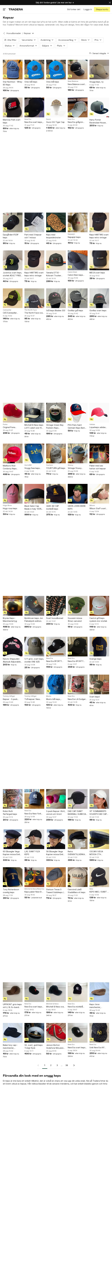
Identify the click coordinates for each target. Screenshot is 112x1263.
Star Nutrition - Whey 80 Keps (12, 83)
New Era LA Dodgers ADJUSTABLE (77, 699)
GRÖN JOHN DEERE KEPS (77, 507)
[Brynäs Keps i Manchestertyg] (13, 606)
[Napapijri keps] (77, 222)
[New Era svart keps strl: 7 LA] (77, 1033)
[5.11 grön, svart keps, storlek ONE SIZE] (34, 646)
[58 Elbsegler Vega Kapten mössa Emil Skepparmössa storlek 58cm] (56, 839)
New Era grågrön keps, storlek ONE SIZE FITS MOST (76, 122)
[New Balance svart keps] (77, 69)
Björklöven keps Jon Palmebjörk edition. (33, 619)
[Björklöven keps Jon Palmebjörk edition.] (34, 606)
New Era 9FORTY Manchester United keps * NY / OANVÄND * (76, 661)
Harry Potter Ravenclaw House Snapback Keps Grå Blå (98, 121)
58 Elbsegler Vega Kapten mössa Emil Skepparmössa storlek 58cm (54, 853)
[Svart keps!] (99, 684)
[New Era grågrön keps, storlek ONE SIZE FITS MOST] (77, 107)
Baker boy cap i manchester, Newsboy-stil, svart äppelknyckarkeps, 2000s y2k (12, 1046)
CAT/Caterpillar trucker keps (10, 313)
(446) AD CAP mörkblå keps (52, 507)
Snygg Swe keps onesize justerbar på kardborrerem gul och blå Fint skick (34, 468)
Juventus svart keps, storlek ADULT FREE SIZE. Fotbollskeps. (12, 274)
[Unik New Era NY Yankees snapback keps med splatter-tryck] (99, 1033)
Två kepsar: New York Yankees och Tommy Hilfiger (32, 699)
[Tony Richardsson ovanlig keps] (13, 877)
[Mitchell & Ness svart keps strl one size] (56, 992)
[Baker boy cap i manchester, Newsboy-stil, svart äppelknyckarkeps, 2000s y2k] (13, 1033)
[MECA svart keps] (99, 260)
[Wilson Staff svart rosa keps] (99, 494)
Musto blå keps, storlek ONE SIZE (53, 699)
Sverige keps (95, 659)
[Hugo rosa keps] (13, 494)
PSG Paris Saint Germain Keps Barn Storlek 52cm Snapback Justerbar (77, 426)
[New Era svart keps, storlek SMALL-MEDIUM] (34, 107)
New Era (27, 119)
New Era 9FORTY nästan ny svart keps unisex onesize (55, 661)
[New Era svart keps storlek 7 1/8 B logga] (34, 992)
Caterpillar (7, 310)
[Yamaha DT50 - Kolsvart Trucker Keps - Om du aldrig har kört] (56, 260)
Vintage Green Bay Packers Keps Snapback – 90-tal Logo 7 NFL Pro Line (55, 426)
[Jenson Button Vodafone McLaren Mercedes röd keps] (56, 1033)
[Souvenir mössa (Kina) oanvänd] (77, 606)
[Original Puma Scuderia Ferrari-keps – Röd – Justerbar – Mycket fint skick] (13, 412)
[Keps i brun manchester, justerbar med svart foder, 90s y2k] (99, 992)
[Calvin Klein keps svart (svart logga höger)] (77, 260)
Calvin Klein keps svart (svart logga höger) (76, 275)
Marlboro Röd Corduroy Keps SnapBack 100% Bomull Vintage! (10, 467)
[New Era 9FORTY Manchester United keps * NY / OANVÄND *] (77, 646)
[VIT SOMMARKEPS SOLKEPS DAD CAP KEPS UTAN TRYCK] (99, 799)
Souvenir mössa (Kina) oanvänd (75, 619)
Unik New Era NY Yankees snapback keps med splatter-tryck (98, 1047)
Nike (91, 889)
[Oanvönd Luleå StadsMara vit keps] (77, 877)
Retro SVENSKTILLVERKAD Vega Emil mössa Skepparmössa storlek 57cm (77, 853)
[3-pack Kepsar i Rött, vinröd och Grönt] (56, 799)
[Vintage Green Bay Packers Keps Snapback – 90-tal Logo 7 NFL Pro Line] (56, 412)
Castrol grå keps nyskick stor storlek (98, 619)
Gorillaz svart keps (97, 310)
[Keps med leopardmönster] (56, 222)
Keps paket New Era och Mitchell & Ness (33, 892)
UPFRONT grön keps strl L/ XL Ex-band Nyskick (12, 1006)
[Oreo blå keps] (34, 69)
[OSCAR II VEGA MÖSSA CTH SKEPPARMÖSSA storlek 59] (99, 839)
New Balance (73, 81)
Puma (5, 424)
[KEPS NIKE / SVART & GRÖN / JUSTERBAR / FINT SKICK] (99, 877)
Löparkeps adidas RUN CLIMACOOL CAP (97, 427)
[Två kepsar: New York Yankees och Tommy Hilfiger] (34, 684)
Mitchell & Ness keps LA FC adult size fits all (33, 426)
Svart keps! (94, 697)
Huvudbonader (13, 33)
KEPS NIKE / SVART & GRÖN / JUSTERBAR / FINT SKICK (99, 892)
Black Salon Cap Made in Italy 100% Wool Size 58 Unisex (33, 507)
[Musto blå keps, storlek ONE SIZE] (56, 684)
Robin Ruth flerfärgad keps (10, 812)
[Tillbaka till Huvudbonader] (4, 33)
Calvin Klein (72, 272)
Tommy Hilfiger (9, 696)
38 (66, 1065)
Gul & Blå (27, 465)
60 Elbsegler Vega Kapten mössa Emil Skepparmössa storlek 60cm (11, 853)
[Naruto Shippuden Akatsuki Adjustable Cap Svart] (13, 646)
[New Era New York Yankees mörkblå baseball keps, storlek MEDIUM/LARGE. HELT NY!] (34, 799)
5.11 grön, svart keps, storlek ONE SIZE (34, 660)
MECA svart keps (97, 272)
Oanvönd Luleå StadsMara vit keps (76, 890)
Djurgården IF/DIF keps (11, 236)
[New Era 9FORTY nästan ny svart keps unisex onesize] (56, 646)
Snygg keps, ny (96, 82)
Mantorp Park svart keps (11, 121)
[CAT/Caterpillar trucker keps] (13, 298)
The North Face (30, 310)
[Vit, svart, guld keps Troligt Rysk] (34, 1033)
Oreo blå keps (30, 82)
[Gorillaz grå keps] (77, 298)
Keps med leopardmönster (53, 236)
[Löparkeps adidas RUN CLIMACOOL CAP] (99, 412)
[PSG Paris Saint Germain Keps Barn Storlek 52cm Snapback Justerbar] (77, 412)
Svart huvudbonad (54, 618)
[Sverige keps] (99, 646)
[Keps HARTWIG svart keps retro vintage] (99, 222)
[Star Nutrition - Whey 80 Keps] (13, 69)
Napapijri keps (74, 237)
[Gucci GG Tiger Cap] (56, 107)
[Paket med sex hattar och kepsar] (99, 453)
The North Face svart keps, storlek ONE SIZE (34, 313)
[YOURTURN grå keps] (56, 453)
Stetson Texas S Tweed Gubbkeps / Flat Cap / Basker (55, 891)
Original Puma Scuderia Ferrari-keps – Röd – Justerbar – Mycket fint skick (12, 427)
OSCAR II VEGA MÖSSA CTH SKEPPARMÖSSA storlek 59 (97, 853)
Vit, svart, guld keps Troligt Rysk (33, 1046)
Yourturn (49, 465)
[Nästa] (73, 1065)
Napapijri (71, 234)
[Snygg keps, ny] (99, 69)
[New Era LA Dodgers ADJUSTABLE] (77, 684)
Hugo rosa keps (10, 508)
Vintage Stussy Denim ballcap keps (76, 468)
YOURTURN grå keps (55, 468)
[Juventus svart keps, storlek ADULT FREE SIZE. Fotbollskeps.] (13, 260)
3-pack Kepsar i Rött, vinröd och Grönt (55, 812)
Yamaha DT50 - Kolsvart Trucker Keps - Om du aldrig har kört (55, 274)
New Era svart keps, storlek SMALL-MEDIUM (33, 122)
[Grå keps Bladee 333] (56, 298)
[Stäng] (110, 2)
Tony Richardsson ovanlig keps (11, 890)
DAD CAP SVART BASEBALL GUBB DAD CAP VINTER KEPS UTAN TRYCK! (77, 812)
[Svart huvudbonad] (56, 606)
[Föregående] (39, 1065)
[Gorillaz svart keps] (99, 298)
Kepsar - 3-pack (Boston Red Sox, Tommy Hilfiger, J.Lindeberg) (11, 699)
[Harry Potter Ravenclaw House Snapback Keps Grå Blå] (99, 107)
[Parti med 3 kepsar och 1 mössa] (34, 222)
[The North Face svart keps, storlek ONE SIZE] (34, 298)
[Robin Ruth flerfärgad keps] (13, 799)
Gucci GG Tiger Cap (55, 122)
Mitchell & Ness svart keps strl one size (55, 1006)
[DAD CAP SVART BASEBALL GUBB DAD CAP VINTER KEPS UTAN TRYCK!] (77, 799)
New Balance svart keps (76, 84)
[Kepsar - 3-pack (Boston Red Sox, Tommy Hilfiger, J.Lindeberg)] (13, 684)
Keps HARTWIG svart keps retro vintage (99, 236)
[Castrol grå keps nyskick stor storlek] (99, 606)
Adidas (92, 424)
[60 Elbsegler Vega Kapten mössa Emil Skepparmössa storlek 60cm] (13, 839)
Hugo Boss (7, 505)
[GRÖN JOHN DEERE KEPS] (77, 494)
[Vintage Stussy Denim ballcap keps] (77, 453)
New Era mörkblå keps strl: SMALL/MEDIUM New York (77, 1006)
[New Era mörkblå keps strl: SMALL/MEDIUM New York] (77, 992)
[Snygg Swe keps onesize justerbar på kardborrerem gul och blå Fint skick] (34, 453)
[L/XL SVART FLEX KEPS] (34, 839)
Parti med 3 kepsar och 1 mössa (33, 236)
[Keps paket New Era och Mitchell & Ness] (34, 877)
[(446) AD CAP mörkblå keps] (56, 494)
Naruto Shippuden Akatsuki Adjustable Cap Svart (12, 660)
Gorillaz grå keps (75, 310)
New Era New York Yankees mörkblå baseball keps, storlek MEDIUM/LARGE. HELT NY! (32, 813)
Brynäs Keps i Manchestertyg (10, 619)
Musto (48, 696)
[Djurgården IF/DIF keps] (13, 222)
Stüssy (70, 465)
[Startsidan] (16, 9)
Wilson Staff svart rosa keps (97, 508)
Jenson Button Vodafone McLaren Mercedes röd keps (55, 1046)
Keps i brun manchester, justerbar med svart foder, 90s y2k (98, 1006)
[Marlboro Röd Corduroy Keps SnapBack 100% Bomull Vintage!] (13, 453)
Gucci (48, 119)
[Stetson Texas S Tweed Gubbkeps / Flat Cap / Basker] (56, 877)
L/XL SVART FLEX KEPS (32, 852)
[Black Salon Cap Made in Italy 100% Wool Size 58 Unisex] (34, 494)
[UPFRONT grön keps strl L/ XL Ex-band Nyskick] (13, 992)
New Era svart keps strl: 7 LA (76, 1047)
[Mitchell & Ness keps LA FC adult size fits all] (34, 412)
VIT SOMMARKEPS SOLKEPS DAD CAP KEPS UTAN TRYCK (98, 812)
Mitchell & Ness (52, 1004)
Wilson (92, 505)
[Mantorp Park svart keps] (13, 107)
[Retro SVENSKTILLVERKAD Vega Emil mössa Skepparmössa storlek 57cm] (77, 839)
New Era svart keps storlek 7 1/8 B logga (33, 1006)
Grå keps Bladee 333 (55, 310)
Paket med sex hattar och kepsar (97, 467)
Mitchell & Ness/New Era (34, 889)
